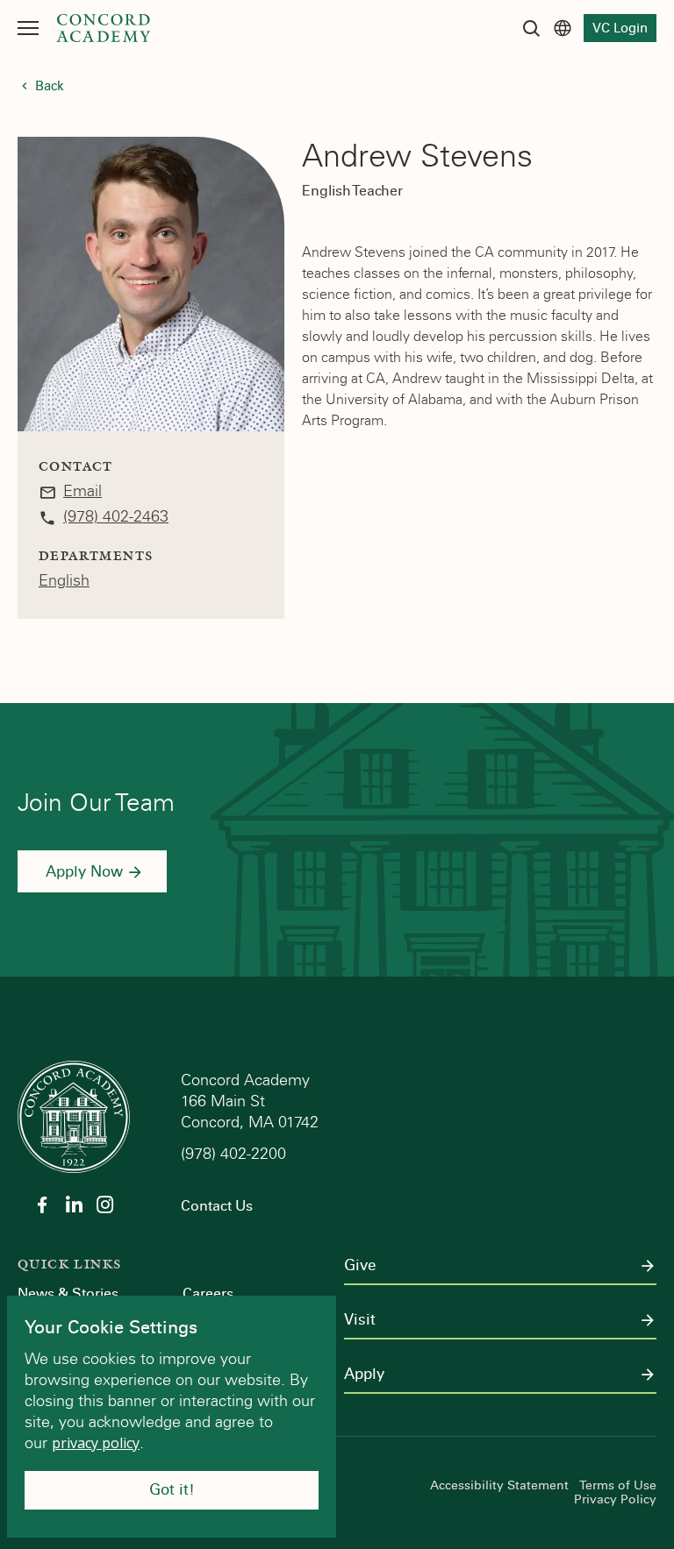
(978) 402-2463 (115, 516)
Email (82, 491)
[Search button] (530, 28)
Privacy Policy (615, 1500)
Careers (208, 1293)
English (64, 580)
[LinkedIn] (73, 1204)
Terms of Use (617, 1486)
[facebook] (42, 1204)
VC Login (620, 28)
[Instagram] (105, 1204)
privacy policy (96, 1443)
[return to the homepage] (74, 1115)
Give (360, 1266)
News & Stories (68, 1293)
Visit (360, 1320)
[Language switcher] (562, 28)
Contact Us (217, 1205)
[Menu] (28, 28)
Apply (364, 1374)
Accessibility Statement (499, 1486)
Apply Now (84, 872)
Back (49, 86)
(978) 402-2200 (235, 1153)
